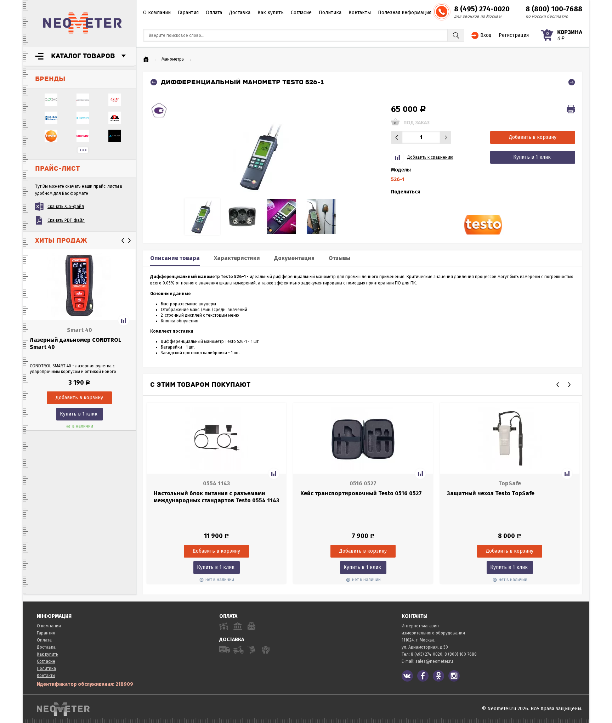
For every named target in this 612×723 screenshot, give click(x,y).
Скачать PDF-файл (66, 220)
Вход (486, 35)
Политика (330, 13)
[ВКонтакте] (407, 676)
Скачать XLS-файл (65, 206)
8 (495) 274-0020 (482, 8)
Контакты (359, 13)
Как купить (270, 13)
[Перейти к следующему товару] (571, 82)
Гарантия (188, 13)
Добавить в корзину (532, 137)
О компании (157, 13)
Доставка (239, 13)
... (83, 150)
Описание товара (175, 258)
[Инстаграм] (454, 676)
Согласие (301, 13)
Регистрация (514, 35)
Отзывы (339, 258)
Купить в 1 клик (78, 414)
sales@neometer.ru (434, 661)
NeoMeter (82, 23)
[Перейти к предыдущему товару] (153, 82)
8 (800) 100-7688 (554, 8)
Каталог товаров (83, 56)
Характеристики (237, 258)
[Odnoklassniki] (438, 676)
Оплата (214, 13)
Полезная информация (404, 13)
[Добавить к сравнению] (123, 320)
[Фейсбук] (423, 676)
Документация (294, 258)
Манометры (173, 59)
